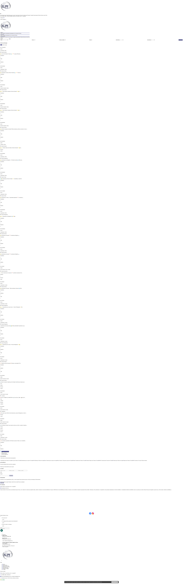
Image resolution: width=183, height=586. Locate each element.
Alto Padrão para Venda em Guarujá (38, 460)
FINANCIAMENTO (5, 454)
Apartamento (8, 33)
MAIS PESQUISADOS (5, 451)
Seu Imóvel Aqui (24, 15)
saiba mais (2, 482)
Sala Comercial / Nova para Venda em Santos (140, 460)
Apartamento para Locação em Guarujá (27, 460)
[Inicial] (6, 31)
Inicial (1, 15)
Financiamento (35, 15)
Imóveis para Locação (12, 15)
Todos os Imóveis (3, 33)
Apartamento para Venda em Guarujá (6, 460)
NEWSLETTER (4, 453)
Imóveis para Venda (5, 15)
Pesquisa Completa (30, 15)
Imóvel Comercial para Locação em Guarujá (106, 460)
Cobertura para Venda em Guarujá (118, 460)
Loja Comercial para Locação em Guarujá (51, 460)
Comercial (17, 33)
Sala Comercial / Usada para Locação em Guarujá (64, 460)
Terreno (20, 33)
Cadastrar (11, 475)
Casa (14, 33)
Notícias (39, 15)
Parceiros (42, 15)
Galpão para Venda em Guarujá (128, 460)
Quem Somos (20, 15)
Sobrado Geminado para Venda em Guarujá (79, 460)
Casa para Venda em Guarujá (16, 460)
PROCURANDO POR (5, 452)
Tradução (2, 17)
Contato (16, 15)
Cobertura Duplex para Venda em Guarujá (92, 460)
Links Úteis (45, 15)
